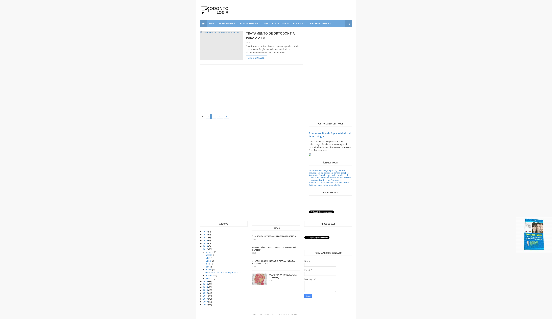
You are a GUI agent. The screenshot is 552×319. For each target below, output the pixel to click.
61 (220, 116)
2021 (205, 237)
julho (208, 258)
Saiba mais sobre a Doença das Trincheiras (329, 182)
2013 (205, 290)
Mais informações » (256, 58)
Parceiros (298, 23)
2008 (205, 304)
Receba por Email (227, 23)
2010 (205, 298)
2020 (205, 240)
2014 (205, 287)
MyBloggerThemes (290, 314)
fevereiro (210, 275)
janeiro (209, 278)
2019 (205, 243)
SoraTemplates (271, 314)
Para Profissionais (250, 23)
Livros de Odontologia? (276, 23)
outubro (210, 252)
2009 (205, 301)
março (209, 269)
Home (211, 23)
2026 (205, 231)
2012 (205, 293)
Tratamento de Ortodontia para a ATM (223, 272)
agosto (209, 255)
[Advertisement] (251, 89)
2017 (205, 249)
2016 (205, 281)
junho (208, 260)
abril (208, 266)
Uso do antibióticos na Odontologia (325, 180)
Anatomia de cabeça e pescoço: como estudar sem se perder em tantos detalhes (329, 171)
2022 (205, 234)
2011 (205, 295)
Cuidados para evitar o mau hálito (324, 185)
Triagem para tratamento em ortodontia (274, 236)
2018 (205, 246)
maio (208, 263)
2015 (205, 284)
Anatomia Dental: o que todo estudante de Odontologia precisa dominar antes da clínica (330, 176)
